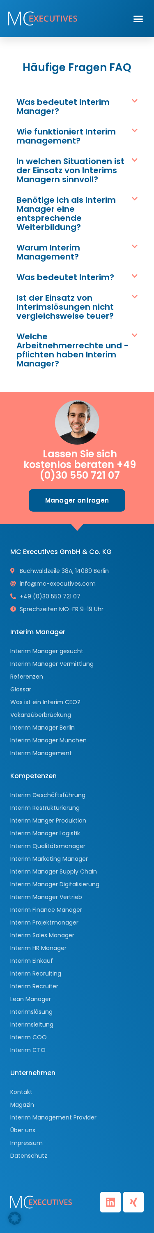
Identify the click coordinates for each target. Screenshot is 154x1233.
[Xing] (133, 1202)
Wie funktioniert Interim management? (66, 136)
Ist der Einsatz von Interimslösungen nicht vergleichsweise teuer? (65, 307)
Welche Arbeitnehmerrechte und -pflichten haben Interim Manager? (72, 350)
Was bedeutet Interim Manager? (63, 106)
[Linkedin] (110, 1202)
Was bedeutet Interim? (65, 277)
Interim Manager (37, 632)
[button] (138, 18)
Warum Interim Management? (48, 252)
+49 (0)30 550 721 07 (87, 470)
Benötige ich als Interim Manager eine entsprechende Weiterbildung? (66, 213)
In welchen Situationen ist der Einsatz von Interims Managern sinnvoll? (70, 170)
